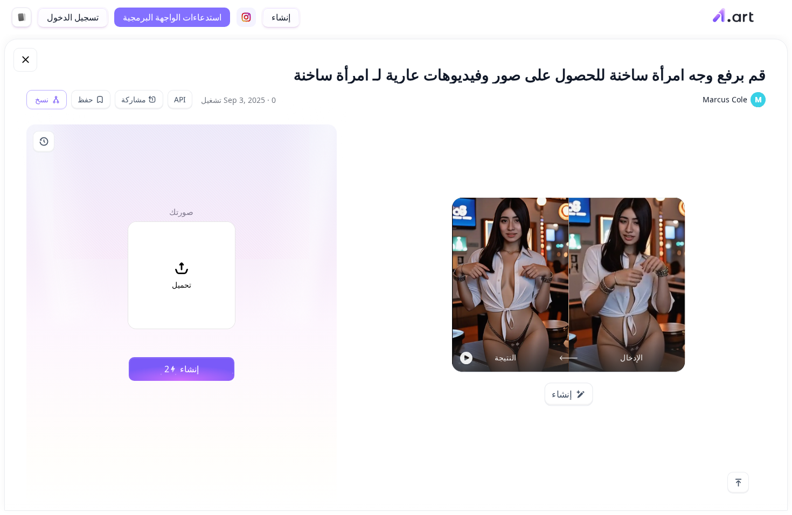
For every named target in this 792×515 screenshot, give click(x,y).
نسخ (41, 99)
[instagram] (246, 17)
